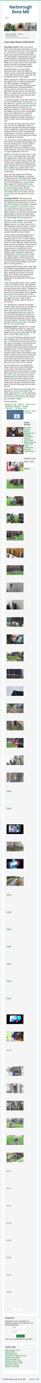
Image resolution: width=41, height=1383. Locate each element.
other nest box (9, 169)
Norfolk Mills (10, 1352)
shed (34, 139)
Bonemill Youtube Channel (15, 1355)
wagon (22, 52)
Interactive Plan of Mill (14, 1363)
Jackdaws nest (13, 339)
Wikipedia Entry (11, 1354)
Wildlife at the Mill (12, 1366)
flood (25, 376)
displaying (17, 204)
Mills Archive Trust (12, 1350)
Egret (10, 208)
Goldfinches (21, 254)
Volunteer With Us (12, 1359)
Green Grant (31, 404)
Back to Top (34, 1379)
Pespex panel (19, 394)
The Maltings (16, 154)
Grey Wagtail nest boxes (18, 189)
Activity (21, 404)
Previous (18, 408)
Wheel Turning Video (13, 1361)
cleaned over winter (25, 310)
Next (25, 408)
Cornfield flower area (21, 396)
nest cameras (15, 286)
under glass (13, 206)
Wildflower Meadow (13, 406)
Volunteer (9, 408)
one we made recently (15, 323)
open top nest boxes (23, 180)
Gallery (25, 406)
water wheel (18, 222)
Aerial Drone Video (12, 1357)
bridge (28, 389)
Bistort (20, 266)
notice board (19, 390)
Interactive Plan (10, 404)
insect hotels (9, 308)
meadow (19, 321)
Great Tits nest (10, 296)
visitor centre (29, 206)
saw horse (26, 103)
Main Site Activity (12, 1364)
